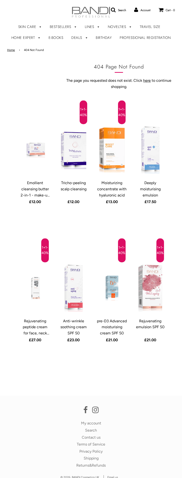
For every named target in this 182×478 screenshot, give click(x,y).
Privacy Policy (91, 451)
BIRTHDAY (104, 37)
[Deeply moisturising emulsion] (150, 150)
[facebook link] (85, 411)
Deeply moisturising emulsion (150, 189)
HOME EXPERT (23, 37)
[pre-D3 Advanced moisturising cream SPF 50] (112, 288)
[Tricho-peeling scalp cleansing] (73, 150)
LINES (90, 26)
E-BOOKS (56, 37)
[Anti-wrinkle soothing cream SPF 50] (73, 288)
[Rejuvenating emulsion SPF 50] (150, 288)
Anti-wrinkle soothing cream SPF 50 (73, 327)
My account (91, 423)
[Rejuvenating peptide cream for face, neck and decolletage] (35, 288)
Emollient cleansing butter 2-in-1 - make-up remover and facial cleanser (35, 195)
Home (11, 50)
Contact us (91, 437)
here (147, 80)
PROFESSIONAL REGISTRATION (145, 37)
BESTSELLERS (61, 26)
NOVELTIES (117, 26)
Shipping (91, 458)
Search (91, 430)
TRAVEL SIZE (150, 26)
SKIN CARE (27, 26)
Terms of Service (91, 444)
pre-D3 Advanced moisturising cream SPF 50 (112, 327)
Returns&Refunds (91, 465)
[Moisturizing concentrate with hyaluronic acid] (112, 150)
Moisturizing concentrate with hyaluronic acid (112, 189)
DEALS (77, 37)
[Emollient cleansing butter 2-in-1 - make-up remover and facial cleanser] (35, 150)
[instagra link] (95, 411)
